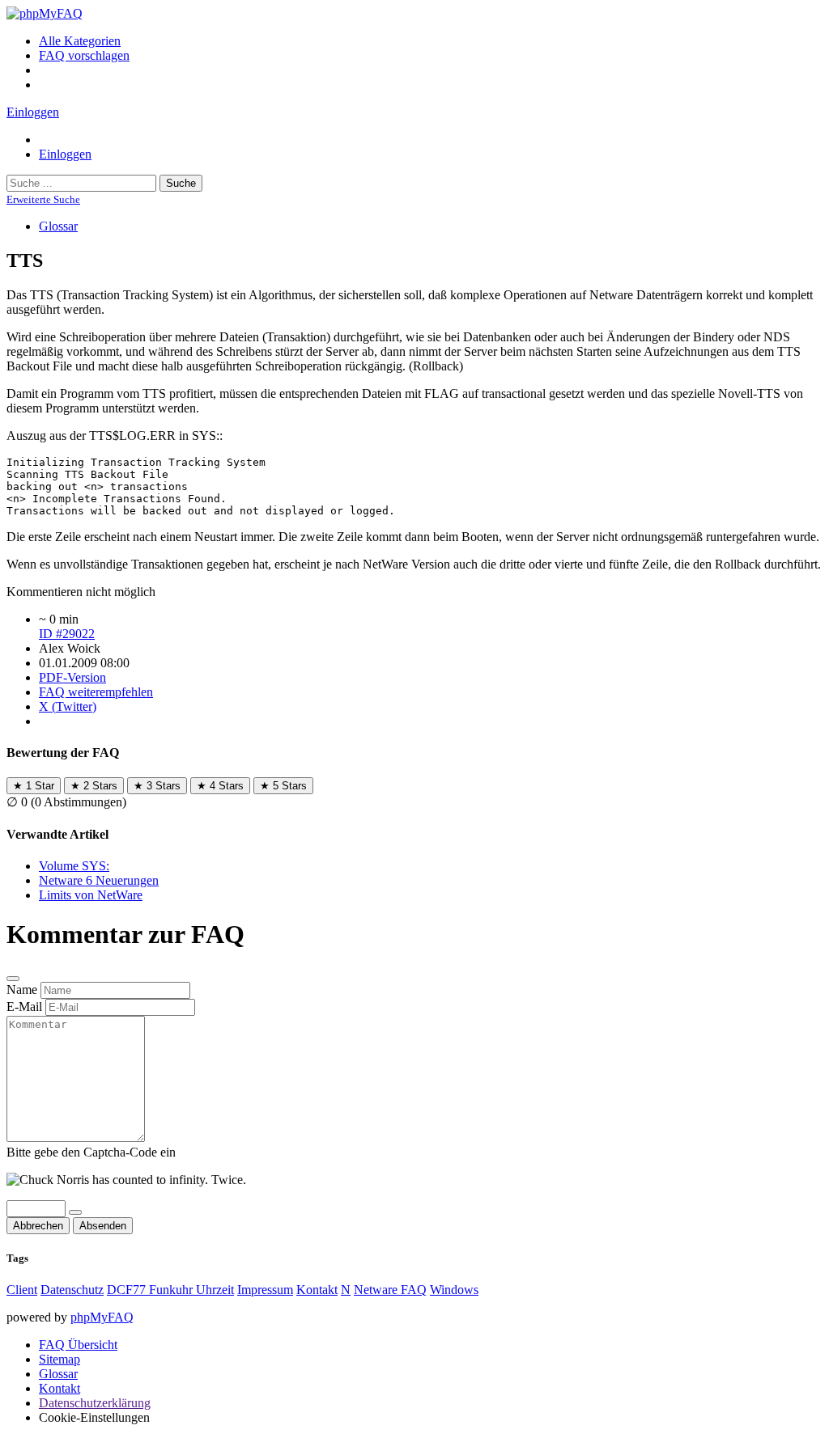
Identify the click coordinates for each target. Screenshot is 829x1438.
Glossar (58, 226)
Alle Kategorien (80, 41)
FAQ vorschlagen (84, 55)
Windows (454, 1289)
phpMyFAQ (102, 1317)
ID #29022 (67, 634)
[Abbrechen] (12, 978)
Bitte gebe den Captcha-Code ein (91, 1152)
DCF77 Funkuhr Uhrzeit (170, 1289)
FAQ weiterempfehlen (96, 692)
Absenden (102, 1226)
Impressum (265, 1289)
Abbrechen (38, 1226)
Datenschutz (72, 1289)
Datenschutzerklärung (95, 1403)
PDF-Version (72, 677)
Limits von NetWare (90, 895)
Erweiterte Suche (43, 199)
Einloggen (32, 112)
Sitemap (59, 1359)
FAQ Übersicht (78, 1344)
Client (21, 1289)
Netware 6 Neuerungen (99, 880)
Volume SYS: (74, 866)
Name (21, 989)
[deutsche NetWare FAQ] (44, 13)
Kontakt (317, 1289)
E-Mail (24, 1006)
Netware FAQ (390, 1289)
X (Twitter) (67, 706)
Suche (181, 183)
